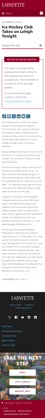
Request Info (22, 391)
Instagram (29, 317)
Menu (8, 13)
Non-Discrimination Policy (17, 414)
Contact (29, 305)
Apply (22, 372)
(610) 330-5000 (23, 308)
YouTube (23, 317)
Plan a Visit (15, 305)
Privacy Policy (25, 411)
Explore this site (11, 45)
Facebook (16, 317)
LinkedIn (35, 317)
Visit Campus (22, 381)
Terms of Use (10, 411)
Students (23, 279)
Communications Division (17, 101)
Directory (7, 326)
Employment (8, 340)
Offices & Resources (12, 331)
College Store (9, 336)
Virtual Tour (8, 345)
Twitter (10, 317)
